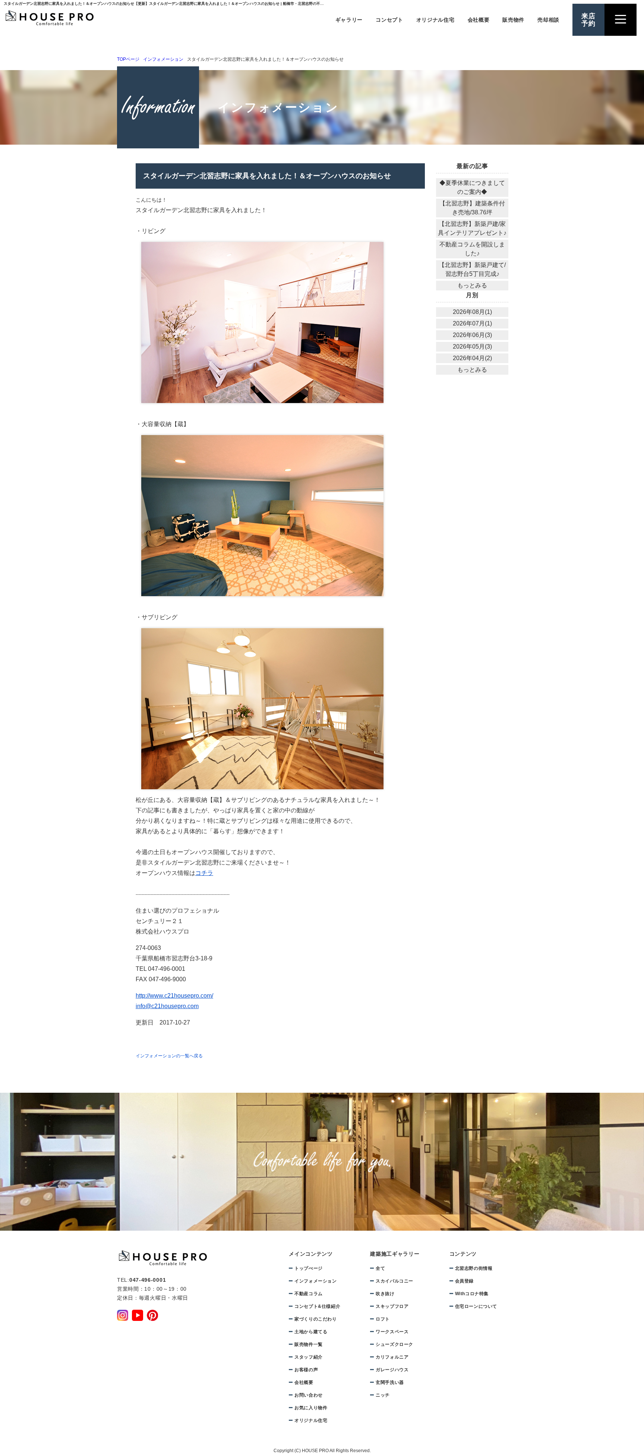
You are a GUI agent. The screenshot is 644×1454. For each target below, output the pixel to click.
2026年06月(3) (472, 335)
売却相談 (548, 20)
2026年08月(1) (472, 312)
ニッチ (383, 1395)
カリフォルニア (392, 1357)
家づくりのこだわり (315, 1319)
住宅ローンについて (476, 1306)
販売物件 (513, 20)
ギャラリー (349, 20)
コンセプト (389, 20)
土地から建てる (549, 321)
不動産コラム (308, 1293)
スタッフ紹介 (308, 1357)
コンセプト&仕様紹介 (317, 1306)
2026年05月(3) (472, 346)
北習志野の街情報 (474, 1268)
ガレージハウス (392, 1369)
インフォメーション (163, 59)
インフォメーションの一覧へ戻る (169, 1055)
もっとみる (472, 285)
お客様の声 (306, 1369)
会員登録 (464, 1281)
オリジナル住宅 (435, 20)
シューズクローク (394, 1344)
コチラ (204, 873)
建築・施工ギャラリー (549, 274)
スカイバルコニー (394, 1281)
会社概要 (479, 20)
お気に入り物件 (310, 1407)
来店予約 (588, 19)
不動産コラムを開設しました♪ (472, 249)
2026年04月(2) (472, 358)
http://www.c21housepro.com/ (174, 995)
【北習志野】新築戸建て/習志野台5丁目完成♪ (472, 269)
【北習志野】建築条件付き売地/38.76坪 (472, 207)
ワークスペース (392, 1331)
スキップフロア (392, 1306)
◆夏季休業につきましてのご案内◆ (472, 187)
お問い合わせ (308, 1395)
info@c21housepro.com (167, 1006)
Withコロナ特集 (472, 1293)
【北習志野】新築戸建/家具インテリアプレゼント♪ (472, 228)
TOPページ (128, 59)
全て (380, 1268)
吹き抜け (385, 1293)
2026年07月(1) (472, 323)
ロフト (383, 1319)
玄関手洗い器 (390, 1382)
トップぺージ (308, 1268)
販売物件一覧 (308, 1344)
